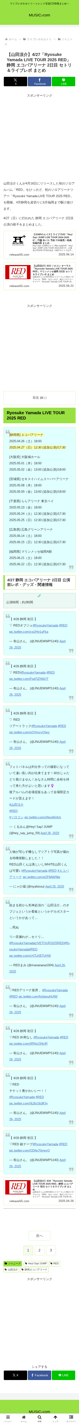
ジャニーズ (14, 1263)
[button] (70, 851)
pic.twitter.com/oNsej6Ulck (42, 817)
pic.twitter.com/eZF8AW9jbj (41, 877)
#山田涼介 (16, 804)
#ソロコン (16, 817)
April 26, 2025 (49, 833)
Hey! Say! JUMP (37, 1263)
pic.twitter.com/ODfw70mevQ (29, 1150)
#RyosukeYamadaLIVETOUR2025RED (36, 943)
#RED (63, 625)
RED (56, 1263)
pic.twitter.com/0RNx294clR (28, 1043)
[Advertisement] (39, 137)
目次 (36, 397)
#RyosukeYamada (45, 625)
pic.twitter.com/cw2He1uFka (28, 631)
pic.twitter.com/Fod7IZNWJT (28, 679)
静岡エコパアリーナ (36, 1269)
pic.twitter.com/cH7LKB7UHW (30, 955)
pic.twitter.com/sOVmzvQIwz (29, 732)
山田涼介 (13, 1269)
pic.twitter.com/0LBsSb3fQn (28, 1103)
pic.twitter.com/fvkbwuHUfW (38, 996)
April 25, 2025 (54, 886)
